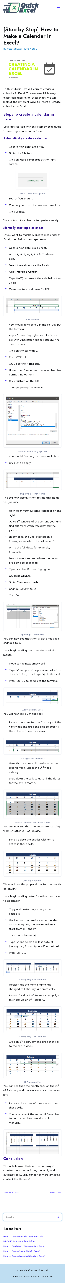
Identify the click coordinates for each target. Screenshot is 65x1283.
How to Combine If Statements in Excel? (24, 1246)
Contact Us (47, 1276)
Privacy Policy (31, 1276)
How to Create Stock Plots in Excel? (21, 1251)
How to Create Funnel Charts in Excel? (23, 1236)
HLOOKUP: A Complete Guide (18, 1241)
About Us (17, 1276)
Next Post (56, 1192)
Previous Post (10, 1192)
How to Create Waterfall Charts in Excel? (24, 1256)
